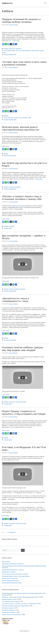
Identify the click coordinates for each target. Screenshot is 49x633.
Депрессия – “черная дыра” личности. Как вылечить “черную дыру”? (20, 597)
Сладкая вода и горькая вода (10, 578)
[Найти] (23, 550)
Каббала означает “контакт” (9, 599)
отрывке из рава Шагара (18, 205)
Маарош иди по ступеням (9, 571)
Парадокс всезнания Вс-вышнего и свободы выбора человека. (21, 20)
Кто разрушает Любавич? (9, 612)
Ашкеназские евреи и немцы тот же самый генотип (16, 576)
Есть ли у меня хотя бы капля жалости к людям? (15, 574)
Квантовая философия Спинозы (10, 580)
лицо (20, 117)
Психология (12, 48)
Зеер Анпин (10, 117)
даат (5, 50)
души (5, 117)
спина (29, 117)
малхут (17, 50)
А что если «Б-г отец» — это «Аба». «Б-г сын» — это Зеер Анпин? (19, 603)
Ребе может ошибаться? (8, 610)
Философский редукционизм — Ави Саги (13, 569)
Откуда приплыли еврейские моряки (12, 582)
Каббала (6, 48)
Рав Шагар (12, 187)
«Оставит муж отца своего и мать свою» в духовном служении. (24, 63)
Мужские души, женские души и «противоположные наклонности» (20, 128)
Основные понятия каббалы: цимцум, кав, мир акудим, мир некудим (22, 348)
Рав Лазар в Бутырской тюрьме (10, 601)
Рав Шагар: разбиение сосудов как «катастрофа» (15, 605)
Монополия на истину (8, 608)
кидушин (16, 117)
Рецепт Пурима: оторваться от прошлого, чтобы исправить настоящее (23, 412)
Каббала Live (7, 3)
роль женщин (35, 50)
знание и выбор (11, 50)
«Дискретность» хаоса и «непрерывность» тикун (15, 299)
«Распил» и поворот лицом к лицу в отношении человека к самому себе (22, 197)
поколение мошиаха (25, 50)
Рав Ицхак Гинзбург (14, 289)
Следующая (12, 532)
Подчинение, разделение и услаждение (12, 563)
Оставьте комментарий (10, 54)
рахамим (25, 117)
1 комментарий (8, 228)
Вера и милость (6, 561)
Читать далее (15, 40)
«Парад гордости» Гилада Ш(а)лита (11, 614)
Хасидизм (18, 48)
